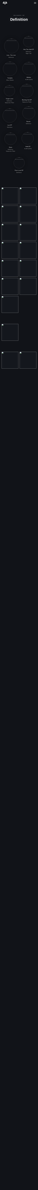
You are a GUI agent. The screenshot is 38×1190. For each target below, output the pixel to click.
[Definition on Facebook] (28, 25)
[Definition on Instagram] (23, 25)
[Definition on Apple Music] (19, 25)
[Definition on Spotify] (14, 25)
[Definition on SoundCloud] (10, 25)
